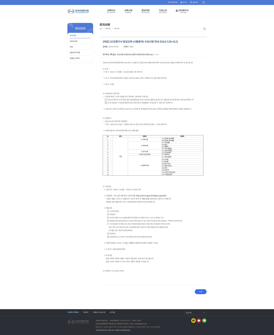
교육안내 (111, 11)
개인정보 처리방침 (73, 312)
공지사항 (73, 35)
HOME (101, 28)
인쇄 (204, 28)
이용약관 (85, 312)
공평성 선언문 (75, 58)
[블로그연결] (204, 320)
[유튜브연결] (199, 320)
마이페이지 (183, 11)
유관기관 (189, 313)
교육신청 (128, 11)
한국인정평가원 (172, 2)
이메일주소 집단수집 (99, 312)
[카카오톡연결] (193, 320)
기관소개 (163, 11)
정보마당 (145, 11)
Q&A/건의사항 (75, 52)
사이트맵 (112, 312)
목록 (200, 292)
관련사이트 (74, 41)
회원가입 (195, 2)
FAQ (71, 47)
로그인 (185, 2)
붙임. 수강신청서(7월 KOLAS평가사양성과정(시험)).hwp (136, 54)
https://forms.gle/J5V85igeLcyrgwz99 (151, 196)
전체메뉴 (203, 2)
